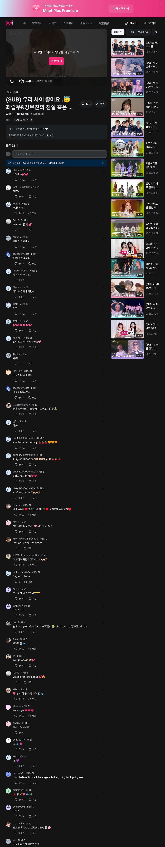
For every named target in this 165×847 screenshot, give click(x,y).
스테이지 (68, 23)
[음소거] (21, 81)
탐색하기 (37, 23)
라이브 (53, 23)
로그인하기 (150, 23)
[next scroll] (156, 32)
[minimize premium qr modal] (161, 4)
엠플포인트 (86, 23)
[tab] (118, 32)
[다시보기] (11, 81)
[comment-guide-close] (103, 163)
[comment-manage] (104, 171)
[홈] (10, 23)
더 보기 (50, 135)
